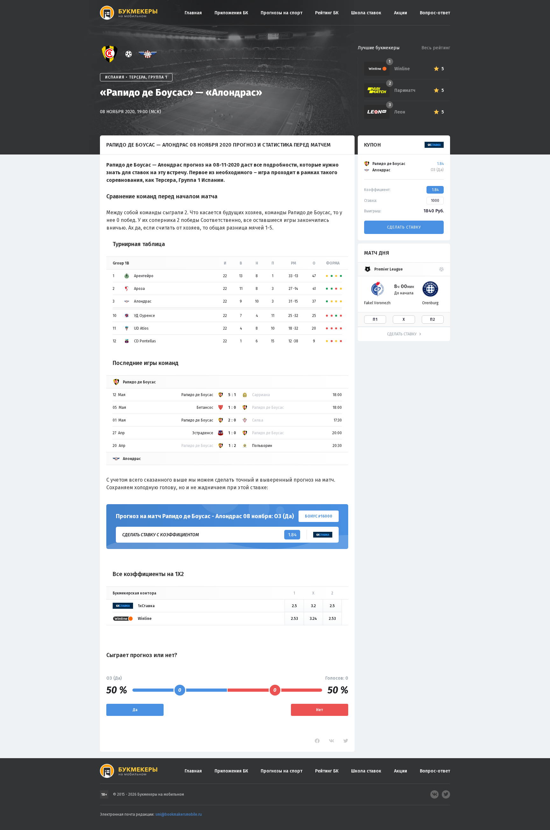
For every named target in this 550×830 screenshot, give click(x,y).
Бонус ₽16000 (318, 516)
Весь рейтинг (435, 48)
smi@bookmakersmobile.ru (178, 814)
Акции (400, 13)
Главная (193, 13)
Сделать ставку (404, 227)
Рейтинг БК (326, 13)
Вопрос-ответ (435, 13)
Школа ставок (366, 13)
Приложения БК (231, 13)
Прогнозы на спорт (281, 13)
